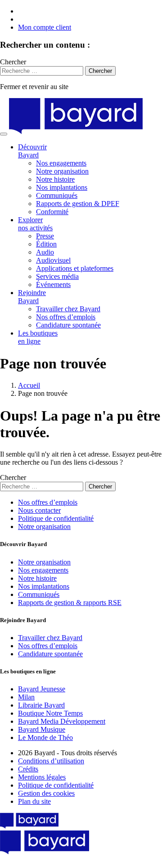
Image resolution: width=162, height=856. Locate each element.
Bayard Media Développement (61, 721)
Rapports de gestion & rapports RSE (70, 602)
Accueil (29, 385)
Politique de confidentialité (56, 518)
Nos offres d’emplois (65, 317)
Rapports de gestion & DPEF (77, 203)
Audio (45, 252)
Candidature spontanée (68, 325)
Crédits (28, 769)
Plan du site (34, 801)
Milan (26, 697)
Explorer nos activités (35, 224)
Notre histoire (55, 179)
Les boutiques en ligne (38, 337)
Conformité (52, 211)
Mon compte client (44, 27)
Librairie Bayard (41, 705)
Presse (45, 236)
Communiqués (56, 195)
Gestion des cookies (46, 793)
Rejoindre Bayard (32, 297)
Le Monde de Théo (45, 737)
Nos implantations (61, 187)
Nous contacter (39, 510)
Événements (53, 284)
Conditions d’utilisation (51, 761)
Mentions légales (42, 777)
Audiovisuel (53, 260)
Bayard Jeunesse (41, 689)
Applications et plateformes (74, 268)
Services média (57, 276)
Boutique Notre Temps (50, 713)
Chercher (13, 62)
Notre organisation (62, 171)
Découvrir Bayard (32, 151)
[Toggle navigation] (3, 134)
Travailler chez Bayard (68, 309)
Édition (46, 244)
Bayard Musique (41, 729)
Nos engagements (61, 163)
